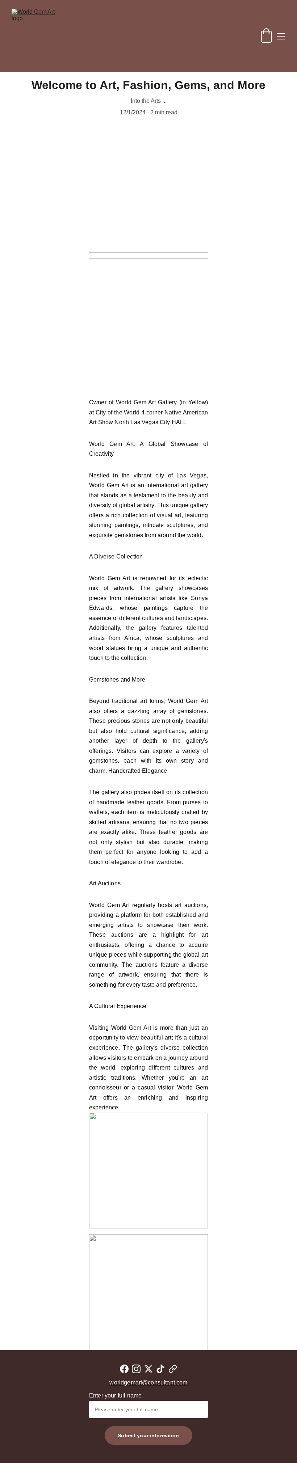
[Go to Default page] (172, 1369)
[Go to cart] (266, 36)
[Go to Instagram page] (136, 1369)
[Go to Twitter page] (148, 1369)
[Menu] (281, 36)
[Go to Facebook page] (124, 1369)
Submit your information (148, 1435)
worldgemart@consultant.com (148, 1382)
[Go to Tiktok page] (160, 1369)
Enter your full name (115, 1395)
